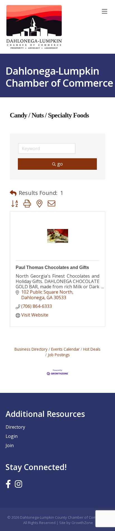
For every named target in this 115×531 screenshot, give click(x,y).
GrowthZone (82, 522)
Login (12, 436)
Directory (15, 427)
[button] (13, 193)
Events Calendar (65, 349)
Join (10, 445)
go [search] (60, 164)
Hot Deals (91, 349)
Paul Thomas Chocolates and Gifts (52, 267)
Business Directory (31, 349)
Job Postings (59, 354)
